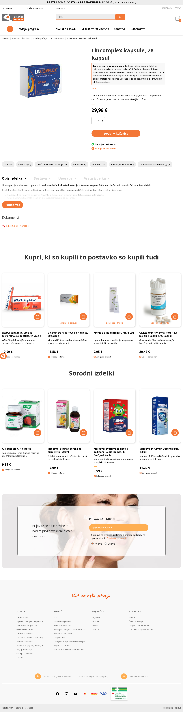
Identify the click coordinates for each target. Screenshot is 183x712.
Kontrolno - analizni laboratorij (29, 637)
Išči (55, 617)
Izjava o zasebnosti (24, 708)
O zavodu (7, 8)
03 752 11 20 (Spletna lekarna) (57, 676)
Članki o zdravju (66, 29)
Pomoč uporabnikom (63, 633)
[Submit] (120, 16)
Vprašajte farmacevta (95, 29)
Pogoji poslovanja (24, 649)
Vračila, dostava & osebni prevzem (69, 649)
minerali (79, 164)
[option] (23, 432)
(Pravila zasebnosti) (116, 538)
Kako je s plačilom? (62, 625)
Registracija (167, 8)
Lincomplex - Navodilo (17, 225)
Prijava (178, 8)
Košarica (95, 629)
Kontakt (20, 657)
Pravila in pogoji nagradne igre (29, 645)
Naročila (95, 621)
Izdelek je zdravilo (68, 322)
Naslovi (95, 625)
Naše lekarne (35, 8)
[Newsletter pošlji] (144, 527)
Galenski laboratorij (24, 629)
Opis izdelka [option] (12, 178)
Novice (60, 8)
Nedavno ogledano (62, 621)
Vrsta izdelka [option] (95, 178)
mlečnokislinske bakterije (52, 164)
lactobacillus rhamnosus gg (155, 164)
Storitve (119, 29)
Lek (94, 88)
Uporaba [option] (65, 178)
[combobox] (90, 17)
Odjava (111, 543)
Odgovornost (60, 637)
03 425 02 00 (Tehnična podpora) (93, 676)
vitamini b (98, 164)
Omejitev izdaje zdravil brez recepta (69, 641)
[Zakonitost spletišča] (119, 694)
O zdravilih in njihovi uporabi (141, 629)
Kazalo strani (22, 617)
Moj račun (96, 617)
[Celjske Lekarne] (13, 17)
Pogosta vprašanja (62, 645)
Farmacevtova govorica (26, 625)
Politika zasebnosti (24, 641)
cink (8, 164)
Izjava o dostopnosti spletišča (29, 621)
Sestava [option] (40, 178)
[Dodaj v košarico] (37, 316)
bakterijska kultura (122, 164)
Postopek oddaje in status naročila (69, 629)
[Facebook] (57, 694)
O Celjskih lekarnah (24, 653)
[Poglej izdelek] (23, 300)
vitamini (24, 164)
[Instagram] (66, 694)
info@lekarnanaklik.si (139, 676)
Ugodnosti (138, 29)
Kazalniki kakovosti (24, 633)
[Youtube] (75, 694)
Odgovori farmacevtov (139, 625)
